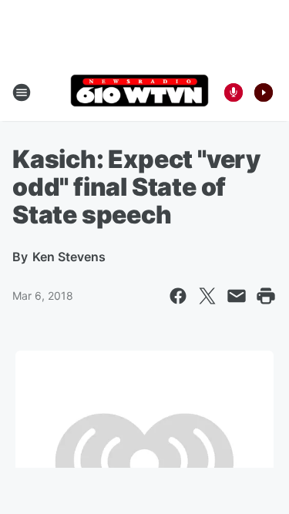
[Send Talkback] (233, 92)
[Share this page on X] (207, 296)
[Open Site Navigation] (21, 92)
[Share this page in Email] (236, 296)
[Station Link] (139, 92)
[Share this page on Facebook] (178, 296)
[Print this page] (266, 296)
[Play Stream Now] (263, 92)
